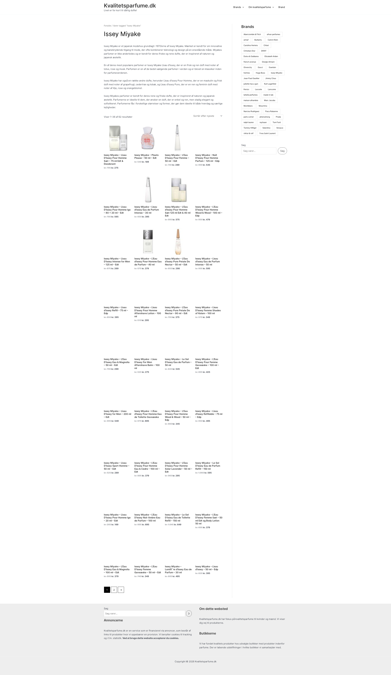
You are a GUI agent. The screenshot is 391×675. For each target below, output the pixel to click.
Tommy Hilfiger (250, 128)
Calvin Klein (273, 40)
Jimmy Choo (270, 78)
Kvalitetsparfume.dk (130, 5)
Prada (278, 117)
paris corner (249, 117)
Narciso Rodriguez (251, 111)
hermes (247, 73)
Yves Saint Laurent (267, 133)
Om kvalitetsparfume (259, 7)
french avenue (250, 62)
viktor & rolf (248, 133)
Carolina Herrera (251, 45)
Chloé (266, 45)
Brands (237, 7)
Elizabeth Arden (271, 56)
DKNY (263, 51)
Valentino (266, 128)
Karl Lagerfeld (270, 84)
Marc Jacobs (269, 100)
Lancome (272, 89)
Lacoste (258, 89)
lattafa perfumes (251, 95)
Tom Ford (277, 122)
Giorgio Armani (268, 62)
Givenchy (248, 67)
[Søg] (189, 613)
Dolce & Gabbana (251, 56)
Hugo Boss (260, 73)
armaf (246, 40)
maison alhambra (251, 100)
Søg (243, 145)
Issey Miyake (276, 73)
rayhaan (263, 122)
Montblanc (248, 106)
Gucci (260, 67)
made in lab (268, 95)
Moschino (263, 106)
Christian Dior (249, 51)
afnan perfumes (273, 34)
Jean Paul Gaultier (251, 78)
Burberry (258, 40)
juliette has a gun (251, 84)
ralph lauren (249, 122)
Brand (281, 7)
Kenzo (246, 89)
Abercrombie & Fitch (252, 34)
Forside (107, 25)
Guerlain (272, 67)
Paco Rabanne (271, 111)
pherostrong (265, 117)
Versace (279, 128)
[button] (242, 7)
